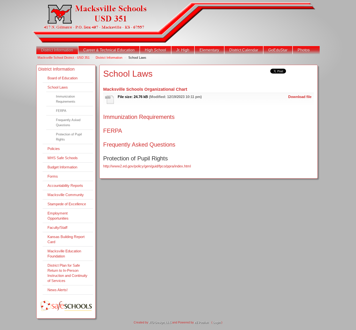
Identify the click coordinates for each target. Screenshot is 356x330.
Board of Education (62, 78)
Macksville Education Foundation (64, 253)
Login (217, 322)
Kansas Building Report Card (66, 239)
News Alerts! (57, 290)
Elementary (209, 50)
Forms (52, 176)
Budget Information (62, 167)
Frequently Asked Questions (68, 122)
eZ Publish (201, 322)
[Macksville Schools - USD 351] (95, 17)
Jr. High (182, 50)
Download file (299, 97)
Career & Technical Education (109, 50)
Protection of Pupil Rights (69, 136)
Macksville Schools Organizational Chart (145, 89)
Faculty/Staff (57, 227)
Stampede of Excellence (66, 204)
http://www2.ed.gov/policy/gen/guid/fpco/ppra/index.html (147, 166)
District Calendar (243, 50)
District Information (57, 50)
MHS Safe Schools (62, 158)
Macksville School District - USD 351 (64, 57)
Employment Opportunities (58, 215)
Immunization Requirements (65, 99)
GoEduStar (277, 50)
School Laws (57, 87)
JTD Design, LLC (160, 322)
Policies (53, 149)
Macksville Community (65, 195)
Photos (304, 50)
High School (155, 50)
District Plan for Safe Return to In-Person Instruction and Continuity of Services (67, 273)
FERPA (61, 111)
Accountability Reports (65, 185)
